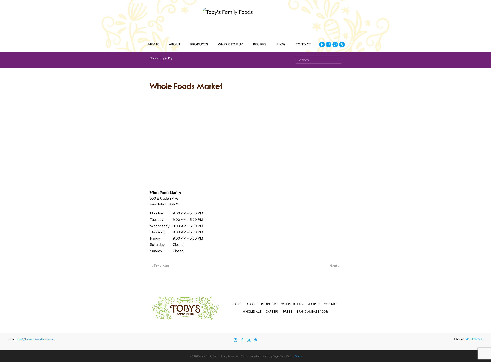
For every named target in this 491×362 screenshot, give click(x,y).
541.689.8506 (474, 339)
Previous (161, 266)
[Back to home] (245, 22)
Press (287, 311)
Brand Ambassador (312, 311)
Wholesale (252, 311)
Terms (298, 356)
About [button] (174, 44)
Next (333, 266)
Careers (272, 311)
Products (269, 304)
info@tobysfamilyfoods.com (36, 339)
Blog (280, 44)
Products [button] (199, 44)
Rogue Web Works (283, 356)
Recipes (259, 44)
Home (153, 44)
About (251, 304)
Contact (303, 44)
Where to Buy (230, 44)
